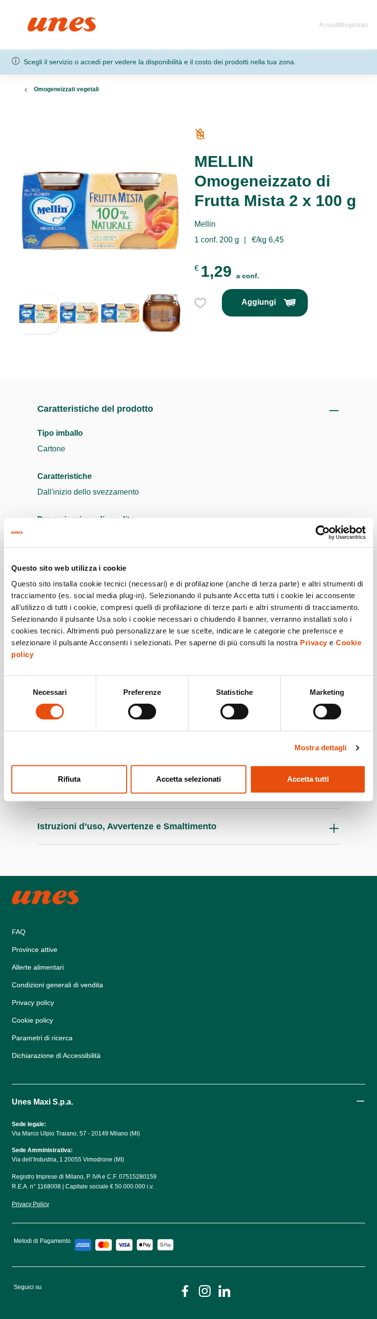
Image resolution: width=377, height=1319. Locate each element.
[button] (38, 324)
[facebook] (185, 1290)
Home (38, 21)
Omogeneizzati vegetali (66, 89)
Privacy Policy (30, 1204)
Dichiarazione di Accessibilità (56, 1055)
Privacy (313, 642)
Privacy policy (33, 1002)
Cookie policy (32, 1020)
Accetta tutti (308, 779)
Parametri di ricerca (42, 1038)
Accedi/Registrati (343, 25)
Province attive (34, 949)
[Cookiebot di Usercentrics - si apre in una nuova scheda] (323, 532)
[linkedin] (224, 1290)
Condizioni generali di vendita (57, 985)
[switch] (142, 711)
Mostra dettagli (321, 747)
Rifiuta (69, 779)
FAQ (19, 932)
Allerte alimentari (38, 967)
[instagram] (205, 1290)
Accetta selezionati (188, 779)
